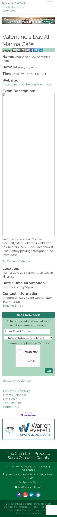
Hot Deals (10, 399)
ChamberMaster (24, 513)
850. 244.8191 (30, 482)
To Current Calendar (16, 261)
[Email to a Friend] (19, 50)
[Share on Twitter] (36, 50)
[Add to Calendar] (23, 50)
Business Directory (16, 391)
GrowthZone (28, 510)
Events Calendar (14, 395)
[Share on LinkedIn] (41, 50)
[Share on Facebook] (32, 50)
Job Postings (12, 402)
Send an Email (12, 305)
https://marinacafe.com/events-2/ (27, 84)
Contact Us (11, 406)
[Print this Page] (14, 50)
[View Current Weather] (27, 50)
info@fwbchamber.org (29, 487)
